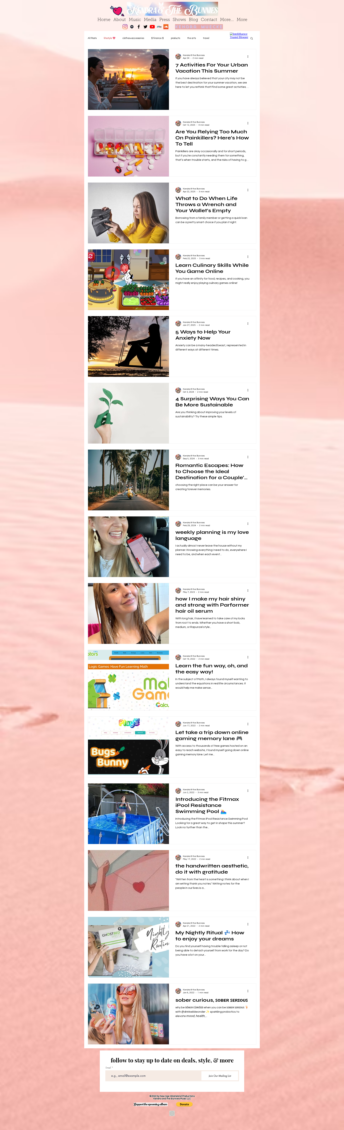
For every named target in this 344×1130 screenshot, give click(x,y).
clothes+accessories (133, 38)
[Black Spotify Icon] (131, 26)
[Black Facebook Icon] (138, 26)
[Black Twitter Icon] (145, 26)
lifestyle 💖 (109, 38)
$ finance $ (157, 38)
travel (206, 38)
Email (108, 1068)
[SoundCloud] (165, 26)
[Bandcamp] (159, 26)
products (175, 38)
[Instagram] (125, 26)
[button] (184, 1104)
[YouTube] (152, 26)
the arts (191, 38)
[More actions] (249, 56)
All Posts (92, 38)
